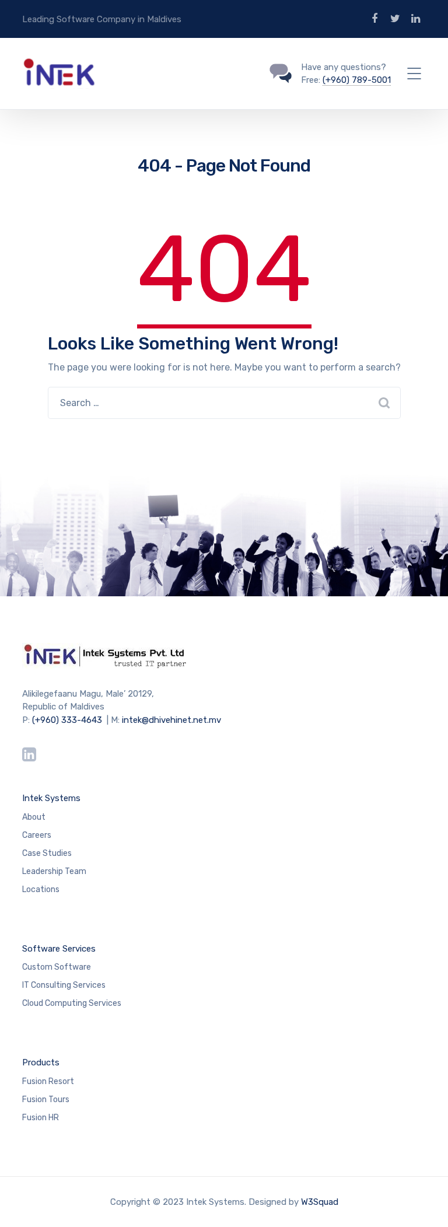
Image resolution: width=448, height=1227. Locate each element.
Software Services (59, 948)
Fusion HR (40, 1118)
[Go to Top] (424, 1200)
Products (41, 1062)
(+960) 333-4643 (67, 720)
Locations (41, 889)
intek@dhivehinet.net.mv (171, 720)
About (34, 817)
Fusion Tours (45, 1099)
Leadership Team (54, 871)
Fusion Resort (48, 1081)
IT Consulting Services (64, 985)
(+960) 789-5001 (357, 80)
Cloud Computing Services (71, 1003)
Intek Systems (51, 798)
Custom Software (56, 967)
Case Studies (47, 853)
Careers (36, 835)
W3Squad (319, 1202)
